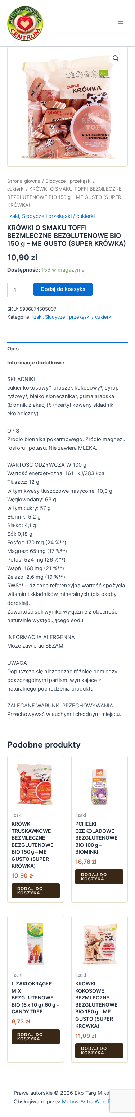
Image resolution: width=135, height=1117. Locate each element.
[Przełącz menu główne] (120, 23)
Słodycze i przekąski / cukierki (58, 216)
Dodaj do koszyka (63, 289)
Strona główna (24, 181)
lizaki (13, 216)
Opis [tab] (13, 348)
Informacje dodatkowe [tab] (35, 362)
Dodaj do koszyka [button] (30, 891)
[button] (115, 58)
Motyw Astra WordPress (91, 1101)
